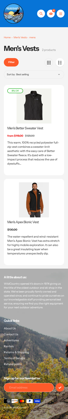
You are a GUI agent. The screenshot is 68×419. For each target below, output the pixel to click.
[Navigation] (61, 14)
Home (7, 37)
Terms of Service (14, 358)
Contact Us (11, 334)
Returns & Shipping (16, 352)
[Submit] (60, 387)
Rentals (9, 346)
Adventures (11, 340)
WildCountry (19, 407)
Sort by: (11, 74)
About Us (10, 328)
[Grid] (48, 62)
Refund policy (13, 364)
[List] (60, 62)
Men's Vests (20, 37)
